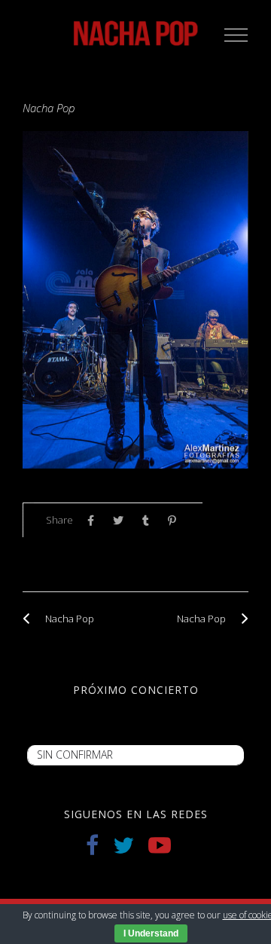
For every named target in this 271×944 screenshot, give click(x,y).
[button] (236, 35)
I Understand (150, 933)
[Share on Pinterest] (176, 520)
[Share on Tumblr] (149, 520)
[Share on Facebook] (94, 520)
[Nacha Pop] (30, 618)
